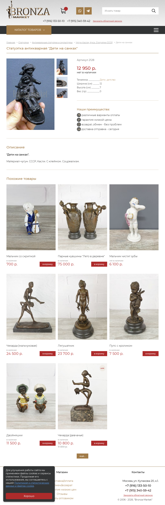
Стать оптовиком (62, 498)
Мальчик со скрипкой (20, 256)
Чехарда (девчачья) (70, 435)
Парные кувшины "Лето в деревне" (81, 256)
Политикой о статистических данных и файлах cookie (27, 484)
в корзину (48, 264)
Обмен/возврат (62, 485)
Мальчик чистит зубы (123, 256)
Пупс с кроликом (120, 345)
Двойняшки (14, 435)
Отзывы (62, 493)
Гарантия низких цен (62, 489)
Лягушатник (66, 345)
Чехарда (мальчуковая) (21, 345)
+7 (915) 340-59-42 (138, 490)
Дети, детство (108, 79)
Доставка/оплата (62, 480)
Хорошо (29, 496)
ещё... (82, 456)
